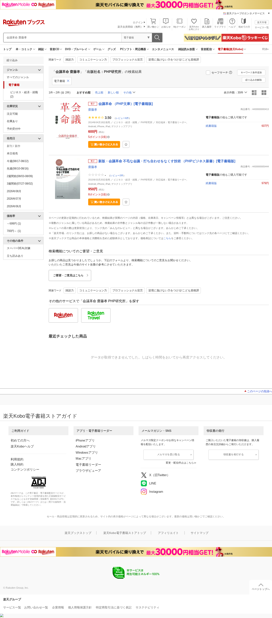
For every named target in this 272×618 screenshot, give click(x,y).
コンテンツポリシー (25, 469)
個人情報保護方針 (80, 607)
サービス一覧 (262, 27)
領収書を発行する (233, 454)
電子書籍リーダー (88, 464)
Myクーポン (179, 26)
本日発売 (12, 153)
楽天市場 (261, 22)
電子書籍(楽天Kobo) (230, 49)
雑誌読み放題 (186, 49)
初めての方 (244, 26)
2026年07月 (14, 198)
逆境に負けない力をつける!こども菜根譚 (173, 59)
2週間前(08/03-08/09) (20, 176)
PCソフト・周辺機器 (133, 49)
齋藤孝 (92, 109)
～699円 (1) (14, 223)
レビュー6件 (122, 118)
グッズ (112, 49)
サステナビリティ (147, 607)
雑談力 (69, 59)
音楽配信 (206, 49)
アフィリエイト (168, 533)
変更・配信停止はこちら (180, 462)
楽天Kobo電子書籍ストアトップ (124, 533)
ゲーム (97, 49)
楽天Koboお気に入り (194, 27)
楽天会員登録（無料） (130, 26)
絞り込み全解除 (253, 80)
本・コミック (24, 49)
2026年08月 (14, 191)
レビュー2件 (116, 175)
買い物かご (153, 26)
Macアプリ (83, 458)
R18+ (265, 49)
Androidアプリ (86, 446)
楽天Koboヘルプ (22, 446)
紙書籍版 (211, 125)
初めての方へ (20, 440)
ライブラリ (220, 26)
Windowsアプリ (87, 452)
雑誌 (41, 49)
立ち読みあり (15, 255)
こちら (167, 238)
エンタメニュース (163, 49)
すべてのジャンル (18, 77)
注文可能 (12, 113)
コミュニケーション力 (93, 59)
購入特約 (17, 464)
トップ (7, 49)
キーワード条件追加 (251, 72)
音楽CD (54, 49)
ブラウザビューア (88, 470)
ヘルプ (232, 26)
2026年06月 (14, 206)
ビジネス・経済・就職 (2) (24, 94)
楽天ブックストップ (78, 533)
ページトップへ (261, 589)
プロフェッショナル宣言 (127, 59)
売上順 (99, 92)
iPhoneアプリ (85, 440)
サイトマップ (199, 533)
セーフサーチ (219, 72)
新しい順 (113, 92)
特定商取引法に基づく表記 (114, 607)
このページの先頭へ (259, 391)
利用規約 (17, 459)
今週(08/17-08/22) (17, 161)
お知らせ (166, 26)
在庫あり (12, 121)
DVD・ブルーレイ (76, 49)
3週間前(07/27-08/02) (20, 183)
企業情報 (58, 607)
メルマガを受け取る (168, 454)
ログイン (138, 22)
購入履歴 (206, 26)
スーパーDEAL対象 (19, 248)
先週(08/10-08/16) (17, 168)
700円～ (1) (14, 231)
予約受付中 (14, 128)
